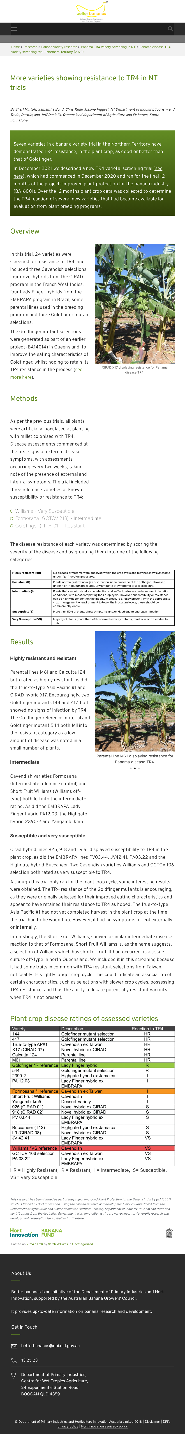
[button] (100, 698)
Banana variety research (59, 47)
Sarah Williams (58, 1244)
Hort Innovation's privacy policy (104, 1426)
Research (30, 47)
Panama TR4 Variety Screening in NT (108, 47)
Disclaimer (152, 1421)
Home (15, 47)
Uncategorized (82, 1244)
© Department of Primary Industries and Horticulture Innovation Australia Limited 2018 (78, 1421)
